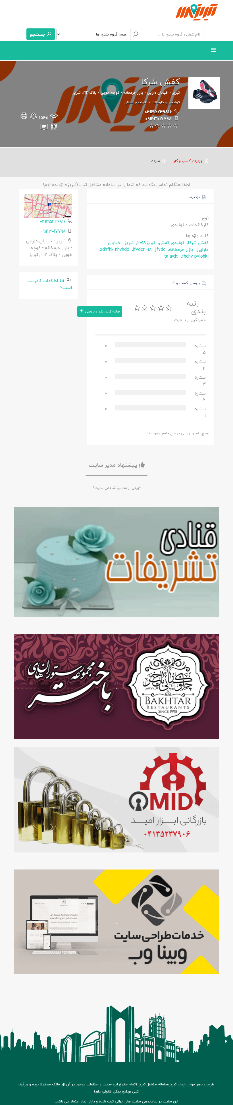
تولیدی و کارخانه (166, 102)
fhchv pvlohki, (194, 256)
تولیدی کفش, (170, 243)
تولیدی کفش (135, 102)
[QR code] (54, 128)
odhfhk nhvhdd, (113, 249)
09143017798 (158, 119)
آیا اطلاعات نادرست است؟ (49, 284)
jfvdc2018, (141, 249)
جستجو (38, 34)
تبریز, (128, 243)
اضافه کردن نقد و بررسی (102, 311)
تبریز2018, (145, 243)
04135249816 (158, 112)
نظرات (156, 161)
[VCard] (44, 128)
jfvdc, (159, 249)
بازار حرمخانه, (180, 249)
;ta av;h (171, 256)
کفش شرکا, (197, 243)
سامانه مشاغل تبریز (153, 1084)
